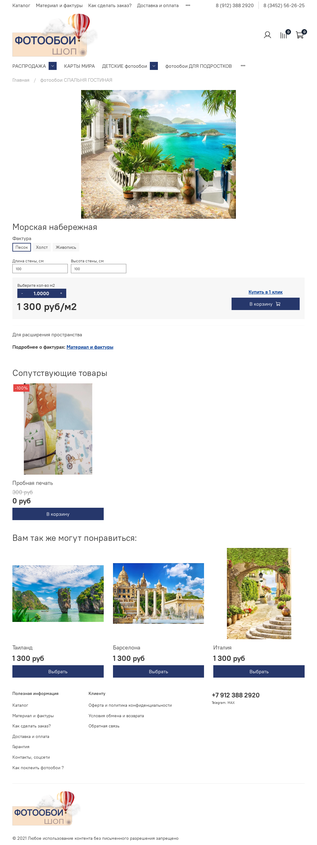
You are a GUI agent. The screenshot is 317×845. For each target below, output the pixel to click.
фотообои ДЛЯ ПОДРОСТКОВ (198, 66)
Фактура (21, 238)
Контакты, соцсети (31, 757)
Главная (20, 80)
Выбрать (57, 671)
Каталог (21, 5)
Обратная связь (104, 726)
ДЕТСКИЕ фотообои (124, 66)
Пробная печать (32, 482)
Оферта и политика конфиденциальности (130, 705)
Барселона (126, 647)
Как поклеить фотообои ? (38, 767)
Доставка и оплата (158, 5)
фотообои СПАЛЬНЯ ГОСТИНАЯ (76, 80)
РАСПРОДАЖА (29, 66)
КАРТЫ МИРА (79, 66)
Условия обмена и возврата (116, 715)
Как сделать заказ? (110, 5)
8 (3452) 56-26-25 (284, 5)
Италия (222, 647)
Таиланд (22, 647)
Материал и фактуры (59, 5)
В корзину (57, 514)
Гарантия (20, 746)
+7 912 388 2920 (236, 695)
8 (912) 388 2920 (235, 5)
